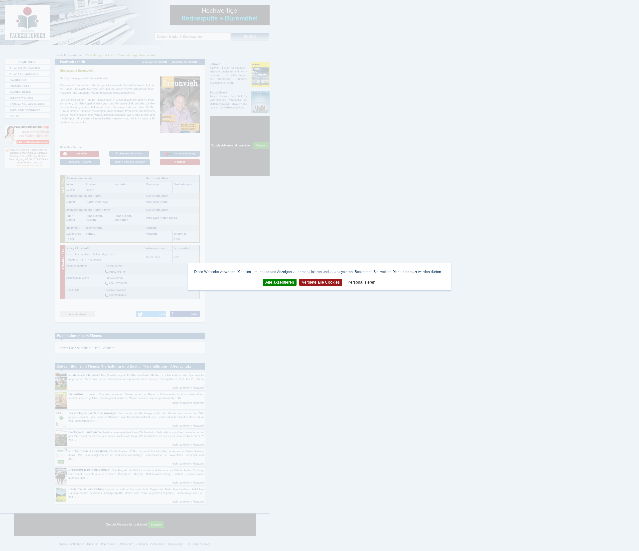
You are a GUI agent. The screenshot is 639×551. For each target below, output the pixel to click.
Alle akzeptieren (279, 282)
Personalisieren (361, 282)
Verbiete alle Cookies (321, 282)
